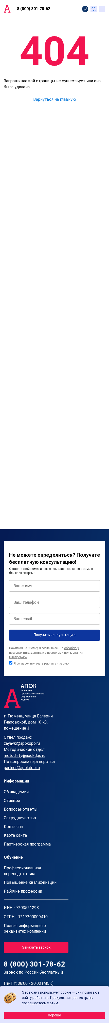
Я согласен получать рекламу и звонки (41, 663)
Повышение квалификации (30, 882)
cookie (66, 992)
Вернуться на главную (54, 99)
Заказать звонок (36, 947)
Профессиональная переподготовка (22, 871)
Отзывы (12, 800)
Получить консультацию (55, 635)
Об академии (16, 791)
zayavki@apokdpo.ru (22, 743)
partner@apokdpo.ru (22, 767)
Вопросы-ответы (21, 809)
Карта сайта (15, 835)
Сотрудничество (20, 817)
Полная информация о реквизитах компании (25, 928)
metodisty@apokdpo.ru (24, 755)
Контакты (13, 826)
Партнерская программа (27, 844)
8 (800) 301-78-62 (33, 8)
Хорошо (54, 1015)
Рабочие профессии (23, 891)
